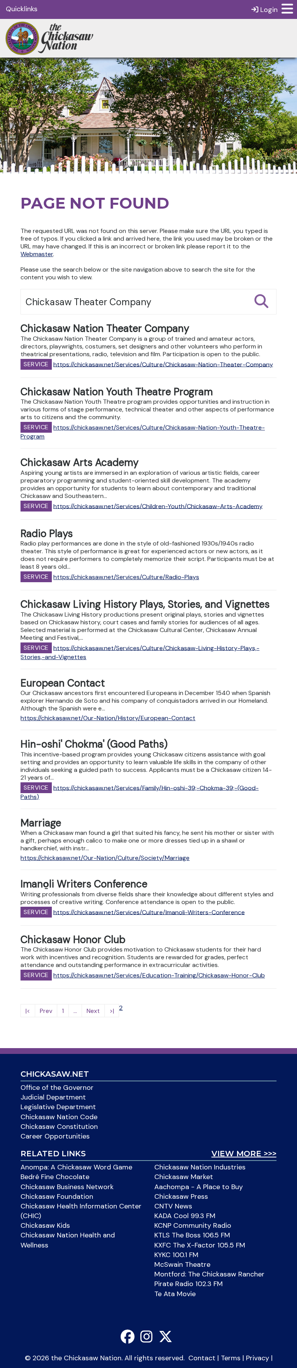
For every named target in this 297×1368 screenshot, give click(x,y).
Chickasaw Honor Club (72, 939)
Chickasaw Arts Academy (79, 462)
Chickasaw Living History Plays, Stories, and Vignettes (145, 604)
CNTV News (173, 1206)
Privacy (257, 1358)
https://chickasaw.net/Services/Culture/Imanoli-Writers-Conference (149, 912)
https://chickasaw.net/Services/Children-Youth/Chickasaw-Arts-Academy (158, 506)
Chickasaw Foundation (56, 1196)
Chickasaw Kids (45, 1225)
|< (28, 1011)
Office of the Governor (57, 1087)
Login (268, 9)
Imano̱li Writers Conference (83, 883)
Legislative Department (58, 1106)
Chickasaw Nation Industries (200, 1167)
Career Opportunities (55, 1136)
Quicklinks (22, 9)
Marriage (40, 822)
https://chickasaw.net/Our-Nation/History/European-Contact (107, 718)
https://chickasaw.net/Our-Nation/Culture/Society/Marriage (104, 858)
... (75, 1011)
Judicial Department (53, 1097)
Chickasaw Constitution (59, 1126)
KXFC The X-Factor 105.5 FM (199, 1245)
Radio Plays (46, 533)
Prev (46, 1011)
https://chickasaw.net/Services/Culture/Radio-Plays (126, 577)
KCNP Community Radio (192, 1225)
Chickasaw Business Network (67, 1186)
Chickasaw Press (181, 1196)
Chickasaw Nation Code (58, 1117)
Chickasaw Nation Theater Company (104, 328)
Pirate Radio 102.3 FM (188, 1283)
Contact (201, 1358)
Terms (231, 1358)
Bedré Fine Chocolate (54, 1176)
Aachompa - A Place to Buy (198, 1186)
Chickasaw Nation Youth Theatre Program (116, 391)
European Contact (62, 683)
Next (93, 1011)
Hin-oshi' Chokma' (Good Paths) (93, 744)
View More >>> (244, 1153)
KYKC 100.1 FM (176, 1254)
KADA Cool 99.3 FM (184, 1215)
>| (111, 1011)
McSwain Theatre (182, 1264)
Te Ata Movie (175, 1293)
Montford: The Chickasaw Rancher (209, 1274)
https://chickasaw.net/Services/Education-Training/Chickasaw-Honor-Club (159, 975)
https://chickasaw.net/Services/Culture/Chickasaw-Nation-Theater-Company (163, 364)
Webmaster (36, 254)
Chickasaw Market (183, 1176)
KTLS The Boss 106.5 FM (192, 1235)
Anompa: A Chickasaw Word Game (76, 1167)
